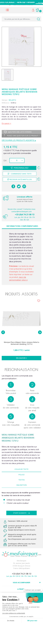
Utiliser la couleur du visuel (18, 500)
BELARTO (12, 100)
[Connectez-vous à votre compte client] (33, 10)
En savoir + (6, 123)
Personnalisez (21, 168)
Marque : (5, 100)
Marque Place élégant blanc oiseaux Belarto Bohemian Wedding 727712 (21, 343)
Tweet (19, 186)
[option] (21, 331)
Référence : (6, 103)
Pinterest (24, 186)
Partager (13, 186)
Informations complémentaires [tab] (22, 226)
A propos (21, 589)
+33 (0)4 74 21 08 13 (24, 214)
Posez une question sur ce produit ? (23, 135)
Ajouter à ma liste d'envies (20, 132)
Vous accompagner (21, 582)
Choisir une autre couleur (18, 503)
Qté (5, 160)
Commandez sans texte (21, 174)
